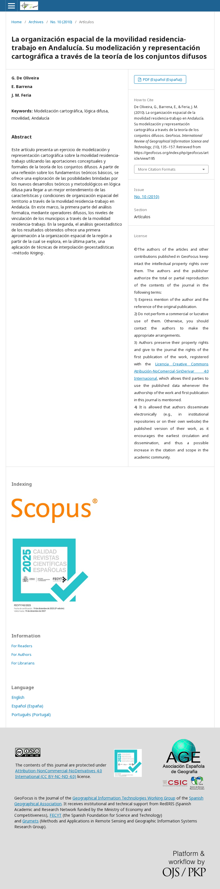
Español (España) (27, 706)
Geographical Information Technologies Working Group (123, 798)
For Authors (21, 654)
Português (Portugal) (31, 714)
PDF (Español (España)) (162, 79)
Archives (36, 21)
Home (16, 21)
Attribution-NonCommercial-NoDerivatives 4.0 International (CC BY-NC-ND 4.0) (58, 773)
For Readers (21, 645)
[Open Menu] (11, 5)
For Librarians (23, 663)
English (17, 697)
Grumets (30, 821)
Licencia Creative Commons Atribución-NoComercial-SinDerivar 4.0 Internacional (171, 371)
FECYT (56, 815)
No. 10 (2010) (61, 21)
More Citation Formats (157, 169)
